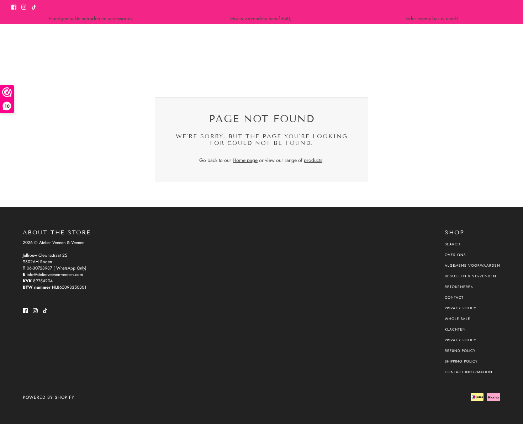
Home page (245, 160)
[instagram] (24, 6)
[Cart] (508, 47)
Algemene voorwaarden (472, 265)
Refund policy (460, 350)
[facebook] (14, 6)
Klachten (455, 329)
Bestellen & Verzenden (470, 276)
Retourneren (459, 286)
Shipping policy (461, 361)
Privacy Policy (460, 308)
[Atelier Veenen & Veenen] (23, 47)
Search (452, 244)
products (313, 160)
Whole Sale (457, 318)
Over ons (455, 254)
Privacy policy (460, 340)
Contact (454, 297)
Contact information (468, 372)
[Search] (481, 47)
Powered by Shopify (48, 397)
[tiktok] (33, 6)
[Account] (494, 47)
